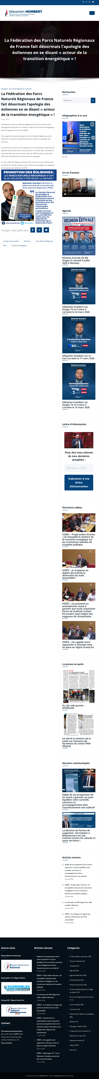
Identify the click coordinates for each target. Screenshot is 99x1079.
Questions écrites (76, 1036)
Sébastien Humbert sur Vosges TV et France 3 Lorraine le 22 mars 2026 (76, 309)
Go (93, 100)
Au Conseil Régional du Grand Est (20, 89)
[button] (64, 138)
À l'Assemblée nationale (78, 956)
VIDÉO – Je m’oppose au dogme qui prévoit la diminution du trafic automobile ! (75, 574)
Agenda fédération (76, 975)
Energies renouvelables (11, 241)
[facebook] (32, 230)
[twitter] (39, 230)
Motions (73, 1021)
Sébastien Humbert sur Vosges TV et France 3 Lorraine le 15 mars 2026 (76, 405)
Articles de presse (76, 985)
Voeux (72, 1050)
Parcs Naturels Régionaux (44, 241)
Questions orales (76, 1040)
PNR (4, 245)
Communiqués (75, 1004)
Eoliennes (27, 241)
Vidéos (72, 1045)
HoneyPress (58, 1076)
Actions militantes (76, 961)
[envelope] (46, 230)
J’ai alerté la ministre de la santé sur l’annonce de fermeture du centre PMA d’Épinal (76, 742)
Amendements (75, 980)
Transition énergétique (19, 245)
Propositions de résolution (79, 1031)
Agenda (72, 970)
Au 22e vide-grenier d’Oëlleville (73, 707)
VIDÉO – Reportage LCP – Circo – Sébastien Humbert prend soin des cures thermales (48, 1056)
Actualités (4, 89)
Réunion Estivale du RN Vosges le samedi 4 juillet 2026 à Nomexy (76, 260)
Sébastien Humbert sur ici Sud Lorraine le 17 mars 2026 (78, 357)
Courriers (73, 1009)
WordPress (43, 1076)
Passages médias (76, 1026)
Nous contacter (6, 1043)
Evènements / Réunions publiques (82, 1014)
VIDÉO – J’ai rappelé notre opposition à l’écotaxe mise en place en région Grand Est (78, 644)
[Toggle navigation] (92, 13)
